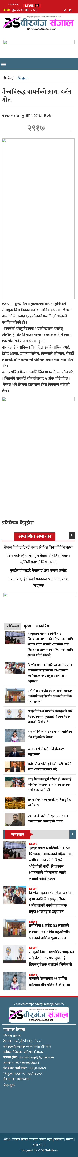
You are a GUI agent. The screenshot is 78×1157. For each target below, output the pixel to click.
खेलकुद (22, 78)
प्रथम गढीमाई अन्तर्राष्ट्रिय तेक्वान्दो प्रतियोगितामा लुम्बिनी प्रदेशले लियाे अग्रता (38, 559)
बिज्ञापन (59, 1139)
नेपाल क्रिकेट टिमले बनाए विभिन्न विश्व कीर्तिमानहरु (38, 547)
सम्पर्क (69, 1139)
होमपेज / (8, 78)
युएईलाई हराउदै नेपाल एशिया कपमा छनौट (38, 570)
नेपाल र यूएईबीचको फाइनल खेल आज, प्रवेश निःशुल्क (38, 582)
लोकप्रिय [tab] (42, 626)
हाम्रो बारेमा (39, 1145)
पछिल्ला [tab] (13, 626)
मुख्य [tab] (27, 626)
